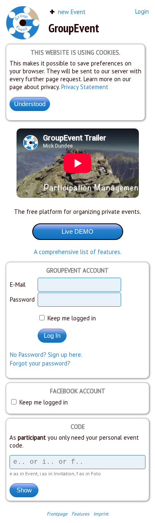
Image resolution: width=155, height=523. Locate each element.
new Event (71, 12)
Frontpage (57, 514)
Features (80, 514)
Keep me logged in (71, 318)
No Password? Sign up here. (46, 354)
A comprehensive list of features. (78, 252)
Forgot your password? (40, 363)
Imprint (100, 514)
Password (22, 299)
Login (142, 11)
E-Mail (18, 284)
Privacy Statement (84, 87)
